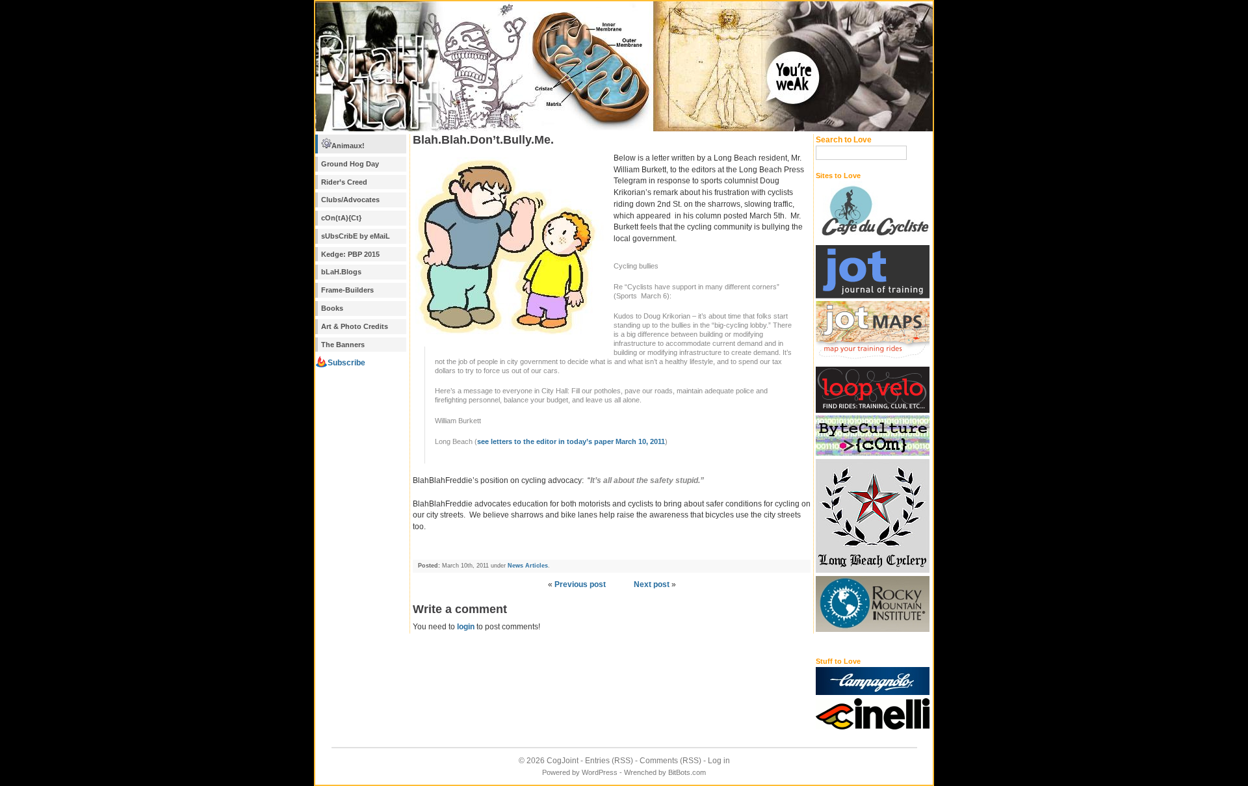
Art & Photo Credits (354, 326)
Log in (719, 760)
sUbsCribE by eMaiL (355, 236)
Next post (652, 584)
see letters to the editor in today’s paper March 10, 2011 (571, 441)
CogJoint (562, 760)
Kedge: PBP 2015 (350, 254)
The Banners (343, 344)
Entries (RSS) (609, 760)
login (465, 626)
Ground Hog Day (350, 164)
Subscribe (346, 362)
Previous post (580, 584)
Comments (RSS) (670, 760)
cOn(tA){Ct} (341, 218)
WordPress (600, 772)
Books (332, 308)
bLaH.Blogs (341, 272)
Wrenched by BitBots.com (665, 772)
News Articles (528, 565)
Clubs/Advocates (350, 199)
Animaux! (348, 146)
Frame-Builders (347, 290)
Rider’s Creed (344, 182)
